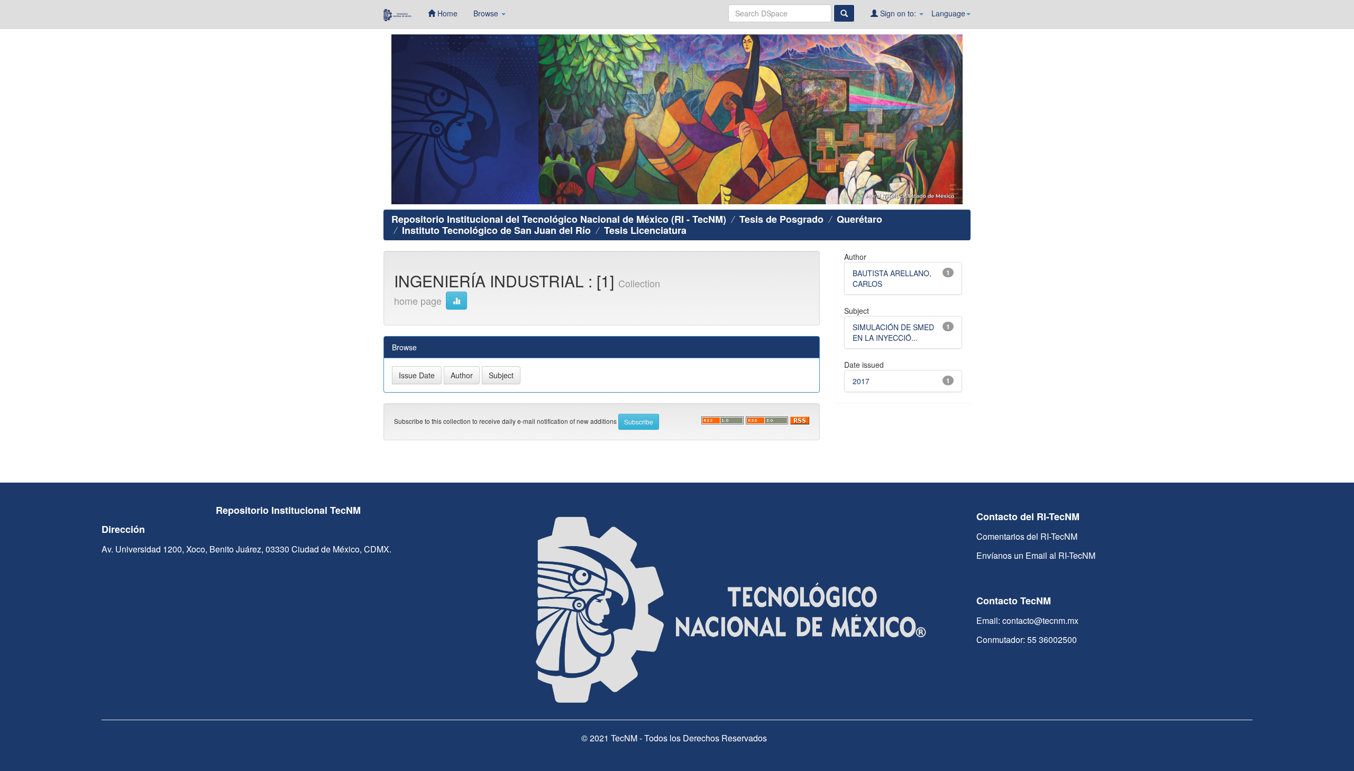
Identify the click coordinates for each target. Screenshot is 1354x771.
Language (948, 13)
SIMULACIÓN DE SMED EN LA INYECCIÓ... (893, 332)
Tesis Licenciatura (645, 230)
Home (446, 13)
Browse (486, 13)
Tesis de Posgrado (781, 219)
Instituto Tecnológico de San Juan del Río (496, 230)
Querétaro (859, 219)
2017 (861, 381)
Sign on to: (898, 13)
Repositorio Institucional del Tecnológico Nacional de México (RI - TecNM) (558, 219)
